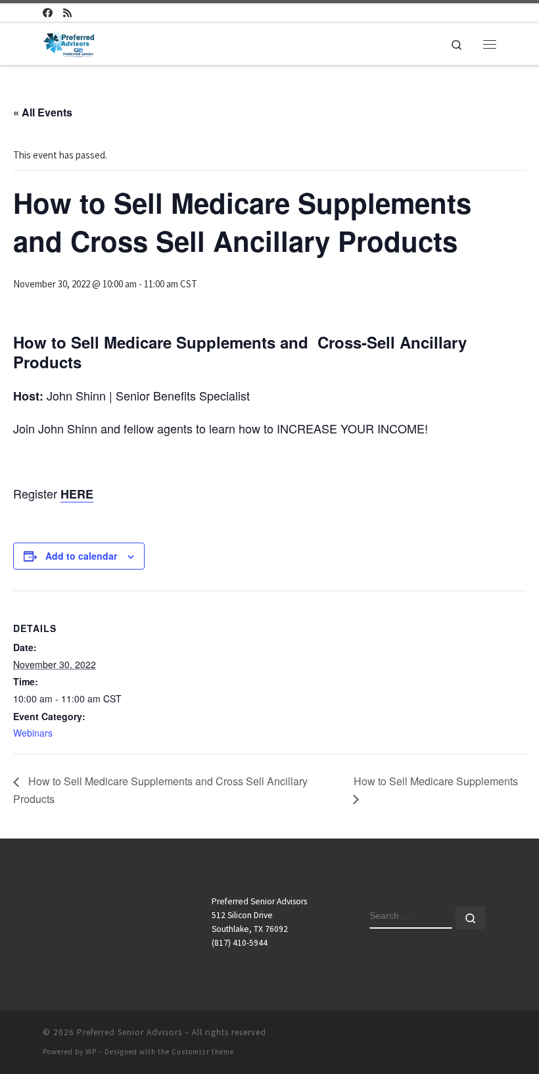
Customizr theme (203, 1051)
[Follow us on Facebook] (48, 12)
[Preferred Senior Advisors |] (69, 42)
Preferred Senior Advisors (129, 1032)
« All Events (42, 112)
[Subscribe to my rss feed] (67, 12)
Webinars (33, 732)
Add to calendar (81, 555)
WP (91, 1051)
